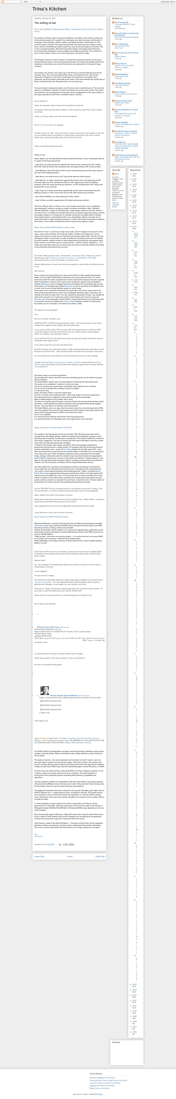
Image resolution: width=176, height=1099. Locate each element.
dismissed (38, 525)
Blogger (99, 1094)
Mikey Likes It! (121, 63)
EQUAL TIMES (70, 743)
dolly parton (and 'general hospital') (127, 37)
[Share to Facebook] (71, 844)
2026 (135, 174)
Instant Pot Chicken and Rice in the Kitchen (105, 1083)
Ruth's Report (120, 92)
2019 (135, 211)
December (136, 234)
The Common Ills (121, 22)
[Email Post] (59, 844)
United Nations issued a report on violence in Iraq (61, 362)
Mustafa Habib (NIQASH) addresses (52, 227)
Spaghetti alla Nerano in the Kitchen (102, 1086)
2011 (134, 1006)
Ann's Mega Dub (121, 44)
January (136, 327)
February (136, 317)
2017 (135, 221)
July (136, 280)
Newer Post (39, 857)
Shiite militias (66, 449)
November (136, 244)
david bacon (38, 836)
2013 (135, 995)
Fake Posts (68, 286)
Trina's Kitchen (49, 8)
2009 (135, 1016)
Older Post (100, 857)
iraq (35, 834)
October (136, 253)
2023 (135, 189)
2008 (135, 1021)
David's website (84, 743)
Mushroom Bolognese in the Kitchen (102, 1078)
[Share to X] (68, 844)
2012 (135, 1000)
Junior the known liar (122, 85)
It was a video (69, 301)
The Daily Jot (120, 142)
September (135, 263)
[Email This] (64, 844)
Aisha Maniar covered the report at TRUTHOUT (55, 427)
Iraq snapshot (49, 125)
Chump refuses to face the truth (126, 94)
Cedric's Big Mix (121, 122)
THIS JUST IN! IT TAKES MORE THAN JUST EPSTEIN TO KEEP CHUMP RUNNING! (126, 146)
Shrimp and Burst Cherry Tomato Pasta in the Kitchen (108, 1080)
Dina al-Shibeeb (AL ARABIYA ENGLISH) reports (51, 517)
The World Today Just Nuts (126, 131)
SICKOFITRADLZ (121, 74)
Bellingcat (45, 284)
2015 (135, 984)
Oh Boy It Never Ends (123, 101)
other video (42, 299)
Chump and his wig (121, 76)
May (136, 292)
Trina (117, 174)
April (135, 300)
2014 (135, 990)
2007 (135, 1027)
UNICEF (43, 458)
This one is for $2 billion (42, 582)
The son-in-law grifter (122, 46)
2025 (135, 179)
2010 (135, 1011)
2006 (135, 1032)
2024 (135, 184)
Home (70, 857)
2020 (135, 205)
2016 (135, 226)
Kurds (65, 475)
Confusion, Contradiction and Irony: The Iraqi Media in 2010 (70, 258)
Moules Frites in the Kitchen (99, 1088)
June (136, 287)
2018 (135, 216)
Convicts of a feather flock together (127, 124)
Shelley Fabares (120, 57)
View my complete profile (115, 205)
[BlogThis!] (66, 844)
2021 (135, 200)
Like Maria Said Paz (123, 83)
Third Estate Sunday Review (126, 155)
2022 (135, 195)
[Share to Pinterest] (73, 844)
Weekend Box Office (122, 103)
